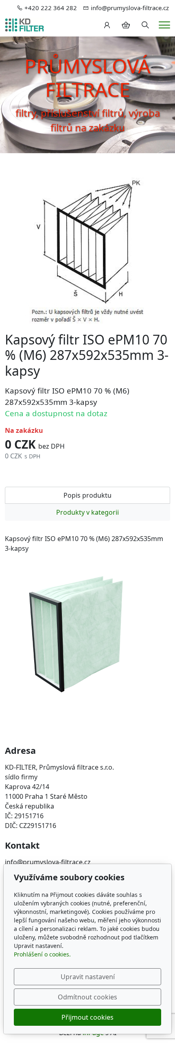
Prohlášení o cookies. (42, 954)
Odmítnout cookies (87, 997)
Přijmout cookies (87, 1017)
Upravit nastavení (88, 976)
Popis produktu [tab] (87, 495)
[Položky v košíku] (126, 25)
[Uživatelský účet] (107, 25)
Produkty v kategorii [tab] (87, 512)
